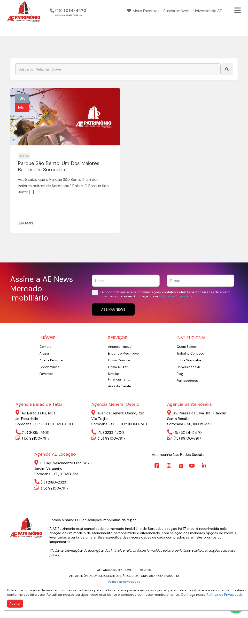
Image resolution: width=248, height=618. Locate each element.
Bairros (24, 156)
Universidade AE (189, 367)
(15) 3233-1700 (111, 432)
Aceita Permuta (51, 360)
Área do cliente (119, 386)
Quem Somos (187, 347)
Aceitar (15, 604)
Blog (180, 374)
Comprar (46, 347)
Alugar (44, 353)
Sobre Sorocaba (189, 360)
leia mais (25, 223)
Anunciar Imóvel (120, 347)
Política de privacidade (124, 582)
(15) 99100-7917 (35, 438)
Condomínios (49, 367)
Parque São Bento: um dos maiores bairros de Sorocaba (58, 166)
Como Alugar (118, 367)
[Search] (227, 69)
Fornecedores (187, 381)
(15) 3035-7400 (36, 432)
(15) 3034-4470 (187, 432)
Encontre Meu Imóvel (124, 353)
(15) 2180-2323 (53, 482)
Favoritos (46, 374)
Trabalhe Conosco (190, 353)
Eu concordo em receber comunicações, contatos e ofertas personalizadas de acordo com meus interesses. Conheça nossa (165, 294)
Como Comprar (119, 360)
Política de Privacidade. (225, 594)
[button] (92, 10)
